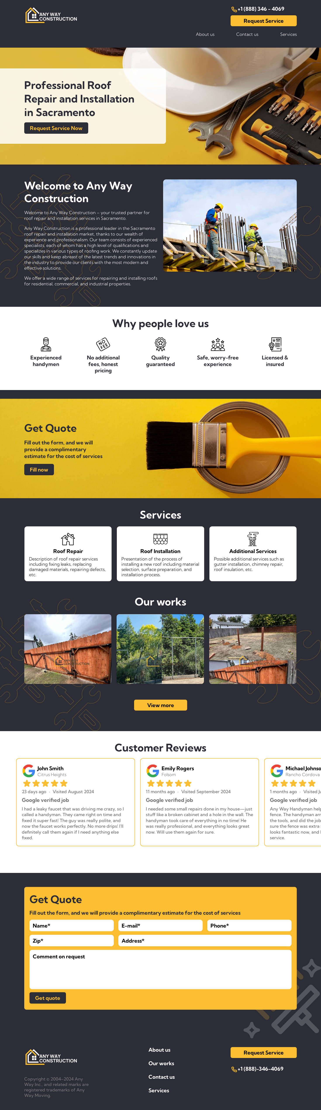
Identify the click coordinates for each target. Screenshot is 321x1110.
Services (158, 1090)
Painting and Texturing (273, 43)
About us (205, 34)
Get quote (47, 998)
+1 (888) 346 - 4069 (261, 9)
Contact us (247, 34)
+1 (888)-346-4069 (260, 1069)
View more (160, 705)
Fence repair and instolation (268, 63)
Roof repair (285, 53)
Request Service (264, 20)
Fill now (39, 469)
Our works (161, 1063)
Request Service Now (56, 128)
